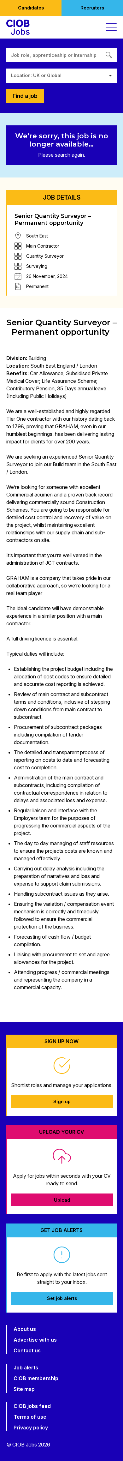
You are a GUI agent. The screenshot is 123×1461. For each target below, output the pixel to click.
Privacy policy (31, 1427)
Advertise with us (35, 1340)
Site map (24, 1389)
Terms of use (30, 1417)
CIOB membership (36, 1378)
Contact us (27, 1350)
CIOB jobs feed (32, 1406)
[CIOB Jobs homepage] (18, 27)
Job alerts (26, 1367)
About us (25, 1329)
